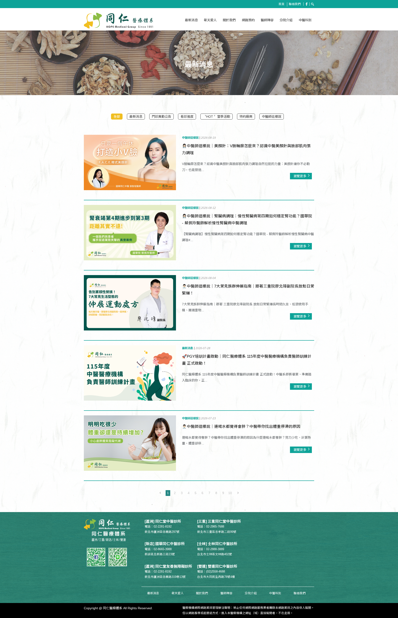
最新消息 (191, 20)
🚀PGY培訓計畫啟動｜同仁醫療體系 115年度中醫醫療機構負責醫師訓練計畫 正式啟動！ (246, 360)
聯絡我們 (295, 4)
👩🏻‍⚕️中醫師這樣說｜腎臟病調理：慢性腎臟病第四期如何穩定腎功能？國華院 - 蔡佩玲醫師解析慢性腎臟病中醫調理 (247, 219)
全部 (117, 116)
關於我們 (229, 20)
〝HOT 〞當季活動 (216, 116)
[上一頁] (160, 493)
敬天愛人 (210, 20)
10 (230, 493)
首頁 (281, 4)
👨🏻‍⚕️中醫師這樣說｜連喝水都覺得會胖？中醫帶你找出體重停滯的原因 (241, 426)
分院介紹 (286, 20)
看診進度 (187, 116)
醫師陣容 (267, 20)
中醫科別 (305, 20)
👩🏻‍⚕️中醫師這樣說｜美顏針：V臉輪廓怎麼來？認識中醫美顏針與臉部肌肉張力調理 (246, 149)
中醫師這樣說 (271, 116)
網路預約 (248, 20)
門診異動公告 (161, 116)
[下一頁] (238, 493)
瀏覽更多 (299, 176)
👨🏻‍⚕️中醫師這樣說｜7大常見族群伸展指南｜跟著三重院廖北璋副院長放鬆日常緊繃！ (248, 289)
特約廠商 (246, 116)
